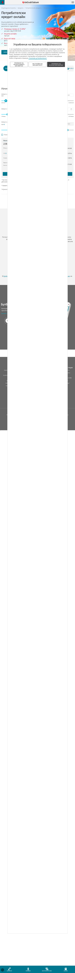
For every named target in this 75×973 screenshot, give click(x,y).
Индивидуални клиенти (8, 8)
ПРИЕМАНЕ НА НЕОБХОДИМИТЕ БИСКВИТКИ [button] (18, 64)
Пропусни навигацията (62, 2)
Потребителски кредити (33, 8)
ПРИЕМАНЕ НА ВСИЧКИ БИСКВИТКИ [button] (56, 64)
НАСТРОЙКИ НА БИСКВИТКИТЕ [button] (37, 64)
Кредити (20, 8)
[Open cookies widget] (2, 970)
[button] (72, 2)
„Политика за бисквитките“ (38, 58)
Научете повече (6, 314)
